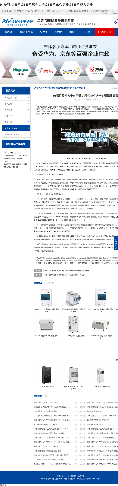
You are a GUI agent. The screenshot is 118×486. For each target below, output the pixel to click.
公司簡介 (105, 13)
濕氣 (99, 163)
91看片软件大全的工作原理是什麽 (46, 446)
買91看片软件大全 (63, 244)
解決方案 (43, 32)
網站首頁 (9, 32)
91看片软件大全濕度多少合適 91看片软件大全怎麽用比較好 (52, 437)
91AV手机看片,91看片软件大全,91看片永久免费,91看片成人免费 (46, 4)
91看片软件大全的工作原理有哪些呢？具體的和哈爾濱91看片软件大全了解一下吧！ (52, 420)
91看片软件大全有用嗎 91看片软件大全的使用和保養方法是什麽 (66, 270)
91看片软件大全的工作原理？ (46, 402)
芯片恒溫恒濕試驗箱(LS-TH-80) (45, 424)
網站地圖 (3, 485)
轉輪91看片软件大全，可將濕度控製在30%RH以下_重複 (52, 464)
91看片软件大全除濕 (94, 213)
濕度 (72, 189)
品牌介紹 (87, 32)
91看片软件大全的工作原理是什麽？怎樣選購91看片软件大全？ (52, 429)
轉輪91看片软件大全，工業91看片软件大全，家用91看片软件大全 (52, 455)
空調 (38, 182)
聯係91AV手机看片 (12, 134)
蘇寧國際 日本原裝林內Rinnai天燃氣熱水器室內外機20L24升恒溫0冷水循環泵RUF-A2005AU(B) (52, 407)
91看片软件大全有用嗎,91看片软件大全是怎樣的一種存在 (64, 275)
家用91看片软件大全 (46, 236)
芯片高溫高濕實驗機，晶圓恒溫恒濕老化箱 (51, 415)
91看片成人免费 (104, 32)
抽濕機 (56, 179)
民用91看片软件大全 (104, 179)
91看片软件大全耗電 (59, 213)
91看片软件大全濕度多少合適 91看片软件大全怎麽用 (52, 442)
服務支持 (73, 32)
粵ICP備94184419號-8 (93, 479)
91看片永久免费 (26, 32)
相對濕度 (87, 189)
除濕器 (81, 179)
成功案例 (58, 32)
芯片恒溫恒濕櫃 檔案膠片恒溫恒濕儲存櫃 (48, 459)
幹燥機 (68, 179)
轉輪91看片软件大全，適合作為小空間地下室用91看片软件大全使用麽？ (52, 433)
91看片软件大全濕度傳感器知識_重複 (47, 451)
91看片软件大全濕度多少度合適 (45, 411)
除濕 (79, 163)
